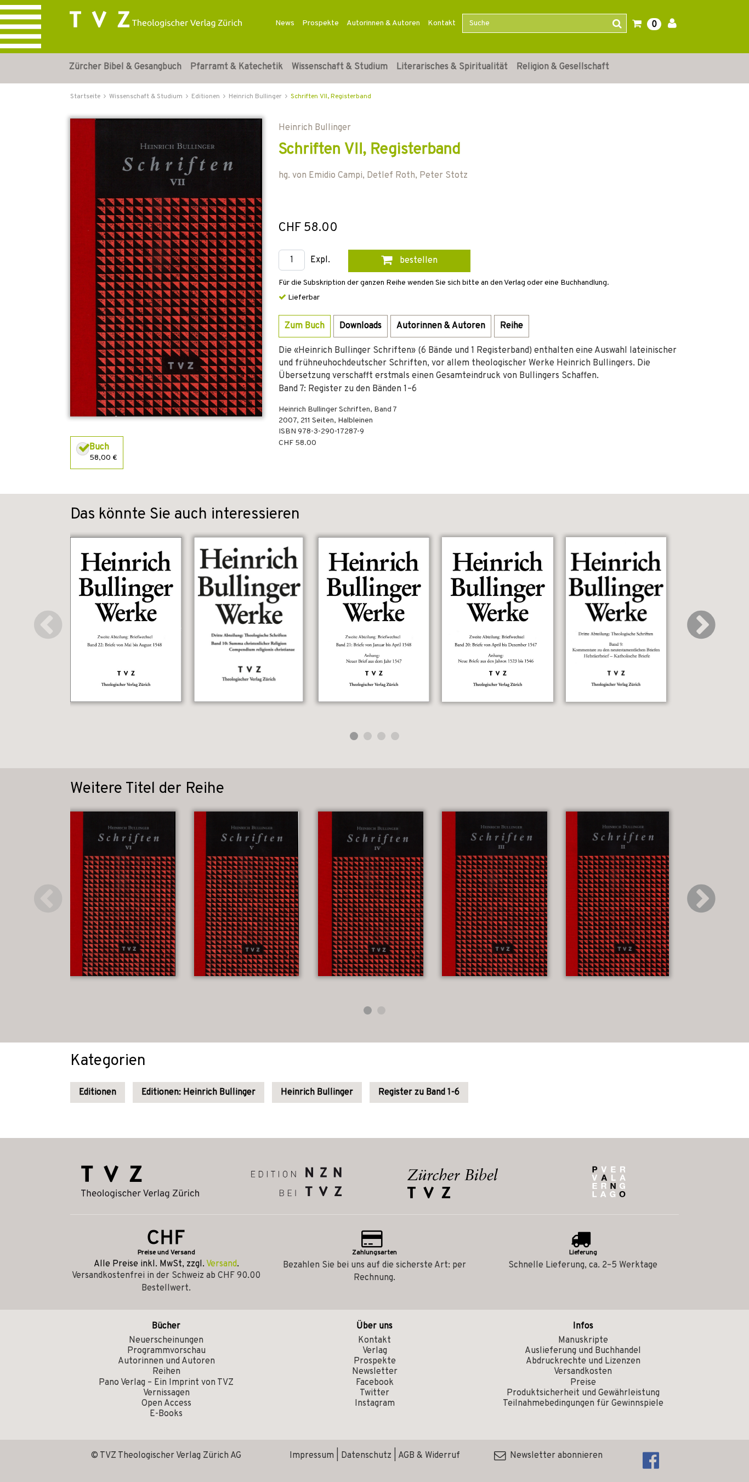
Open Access (166, 1403)
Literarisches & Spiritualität (452, 66)
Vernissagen (166, 1393)
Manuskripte (583, 1340)
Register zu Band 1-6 (418, 1092)
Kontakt (442, 23)
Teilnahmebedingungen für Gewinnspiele (583, 1403)
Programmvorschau (166, 1350)
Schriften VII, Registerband (331, 96)
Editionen (97, 1092)
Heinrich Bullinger (317, 1092)
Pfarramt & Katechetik (236, 66)
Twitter (374, 1393)
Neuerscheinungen (166, 1340)
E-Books (166, 1413)
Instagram (375, 1403)
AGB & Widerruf (429, 1455)
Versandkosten (583, 1371)
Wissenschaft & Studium (340, 66)
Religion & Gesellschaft (563, 66)
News (284, 23)
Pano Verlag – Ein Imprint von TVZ (166, 1382)
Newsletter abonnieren (554, 1455)
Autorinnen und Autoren (166, 1361)
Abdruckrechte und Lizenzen (583, 1361)
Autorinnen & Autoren (383, 23)
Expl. (320, 260)
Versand (221, 1264)
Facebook (375, 1382)
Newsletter (375, 1371)
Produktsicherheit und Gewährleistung (583, 1393)
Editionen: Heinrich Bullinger (198, 1092)
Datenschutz (366, 1455)
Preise (583, 1382)
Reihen (166, 1371)
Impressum (312, 1455)
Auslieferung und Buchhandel (583, 1350)
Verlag (374, 1350)
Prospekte (320, 23)
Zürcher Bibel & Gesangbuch (125, 66)
